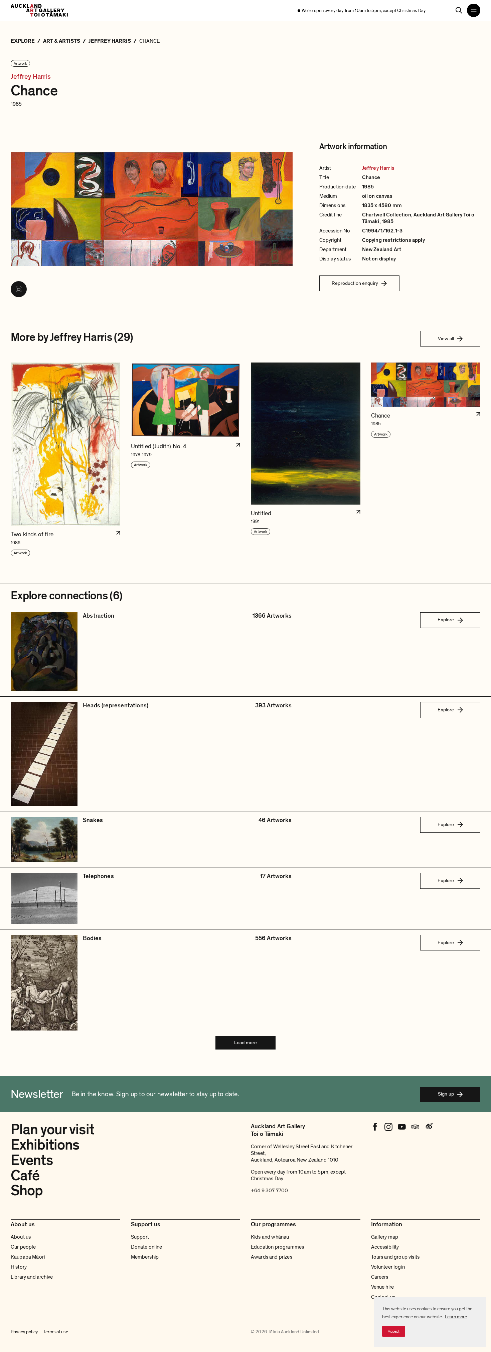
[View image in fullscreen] (19, 289)
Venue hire (382, 1287)
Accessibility (385, 1247)
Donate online (146, 1247)
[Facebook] (375, 1127)
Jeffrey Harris (31, 77)
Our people (23, 1247)
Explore (446, 619)
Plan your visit (52, 1129)
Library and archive (32, 1277)
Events (32, 1160)
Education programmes (277, 1247)
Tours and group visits (395, 1257)
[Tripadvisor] (415, 1127)
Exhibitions (45, 1145)
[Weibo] (429, 1127)
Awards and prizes (271, 1257)
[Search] (459, 10)
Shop (27, 1190)
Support (140, 1237)
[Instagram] (388, 1127)
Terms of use (55, 1332)
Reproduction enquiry (355, 283)
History (19, 1267)
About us (21, 1237)
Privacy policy (24, 1332)
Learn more (456, 1317)
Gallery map (384, 1237)
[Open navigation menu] (473, 10)
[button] (65, 460)
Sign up (446, 1094)
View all (446, 338)
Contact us (383, 1297)
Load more (245, 1042)
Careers (379, 1277)
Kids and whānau (270, 1237)
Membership (145, 1257)
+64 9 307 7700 (269, 1190)
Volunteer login (388, 1267)
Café (25, 1175)
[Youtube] (402, 1127)
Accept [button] (393, 1331)
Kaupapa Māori (28, 1257)
